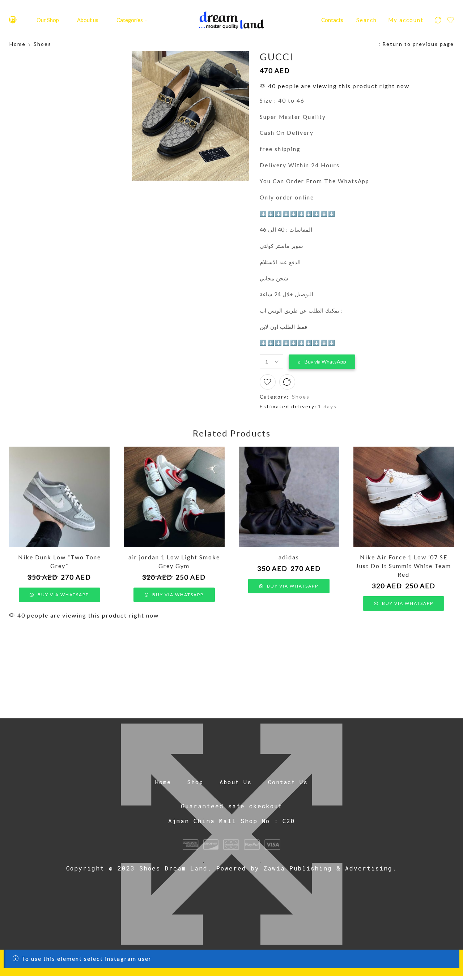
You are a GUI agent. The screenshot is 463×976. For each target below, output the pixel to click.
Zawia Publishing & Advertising (328, 868)
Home (17, 44)
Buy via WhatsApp (325, 361)
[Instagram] (13, 20)
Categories (129, 20)
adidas (289, 557)
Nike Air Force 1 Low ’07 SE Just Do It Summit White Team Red (403, 566)
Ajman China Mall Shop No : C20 (231, 821)
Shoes (42, 44)
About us (87, 20)
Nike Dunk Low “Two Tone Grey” (59, 561)
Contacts (332, 20)
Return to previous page (418, 44)
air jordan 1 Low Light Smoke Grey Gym (174, 561)
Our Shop (48, 20)
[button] (322, 361)
